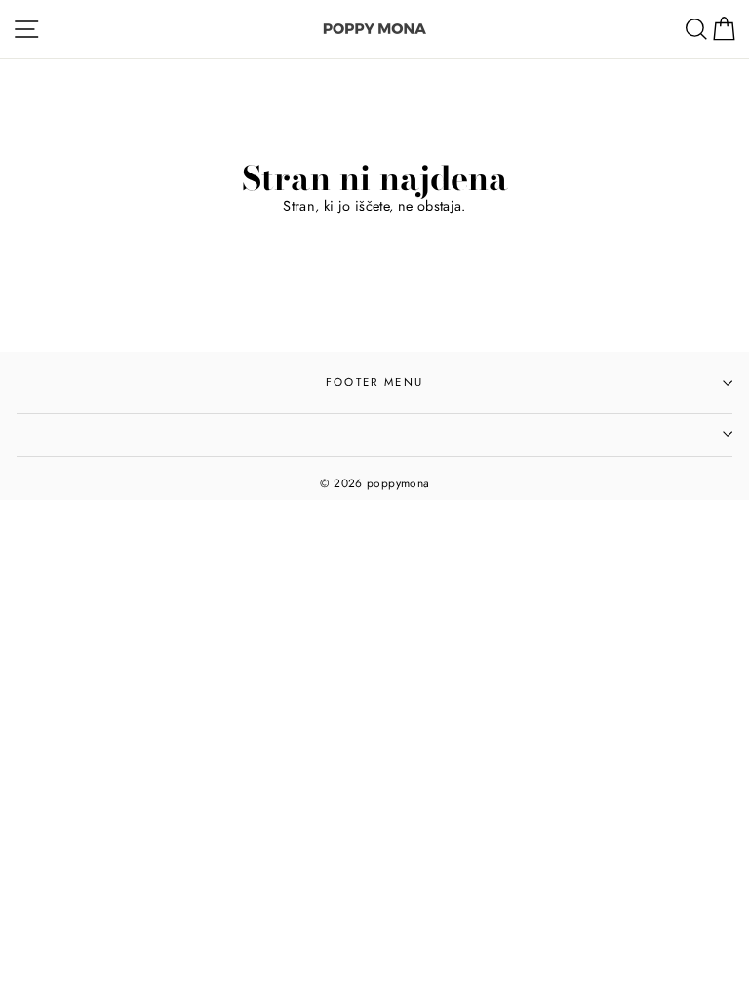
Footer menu (374, 382)
